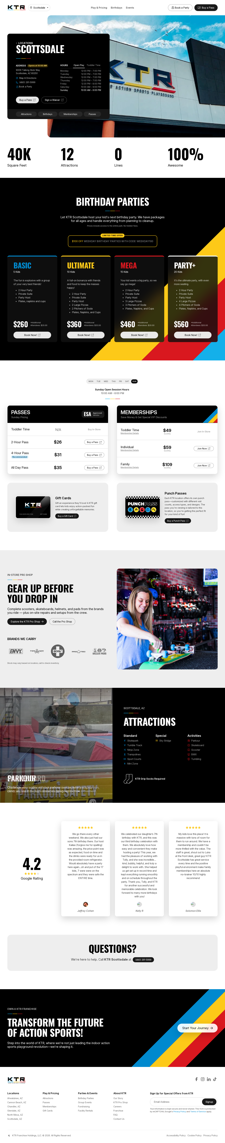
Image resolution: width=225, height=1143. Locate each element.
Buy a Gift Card (65, 516)
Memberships (70, 114)
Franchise (118, 1110)
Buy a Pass (29, 100)
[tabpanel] (80, 80)
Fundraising (84, 1106)
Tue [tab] (98, 381)
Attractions (26, 114)
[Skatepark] (26, 798)
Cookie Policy (195, 1135)
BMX (194, 754)
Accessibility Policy (176, 1135)
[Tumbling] (86, 798)
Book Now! (37, 335)
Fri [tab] (120, 381)
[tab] (79, 65)
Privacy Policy (179, 1111)
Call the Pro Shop (62, 621)
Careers (117, 1106)
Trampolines (134, 754)
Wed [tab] (106, 381)
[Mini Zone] (53, 798)
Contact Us (118, 1119)
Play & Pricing (99, 7)
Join (204, 448)
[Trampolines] (42, 798)
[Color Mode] (9, 1135)
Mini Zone (132, 763)
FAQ (115, 1114)
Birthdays (116, 7)
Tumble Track (134, 745)
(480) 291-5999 (27, 82)
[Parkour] (64, 798)
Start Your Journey (195, 1028)
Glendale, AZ (13, 1110)
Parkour (195, 740)
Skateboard (197, 745)
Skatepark (132, 740)
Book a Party (25, 86)
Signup (210, 1102)
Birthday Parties (86, 1098)
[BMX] (81, 798)
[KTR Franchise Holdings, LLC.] (16, 7)
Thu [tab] (114, 381)
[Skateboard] (70, 798)
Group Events (85, 1102)
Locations (25, 43)
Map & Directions (27, 78)
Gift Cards (48, 1110)
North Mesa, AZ (15, 1114)
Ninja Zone (133, 749)
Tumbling (196, 759)
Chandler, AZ (13, 1106)
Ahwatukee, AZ (15, 1098)
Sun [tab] (134, 381)
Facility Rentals (85, 1110)
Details (130, 433)
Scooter (195, 749)
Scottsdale (39, 7)
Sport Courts (134, 759)
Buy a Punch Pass (176, 520)
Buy (93, 442)
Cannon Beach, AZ (16, 1102)
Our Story (118, 1098)
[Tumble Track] (31, 798)
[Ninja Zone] (37, 798)
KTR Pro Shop (120, 1102)
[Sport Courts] (48, 798)
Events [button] (130, 7)
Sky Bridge (165, 740)
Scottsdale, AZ (14, 1119)
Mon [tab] (91, 381)
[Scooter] (75, 798)
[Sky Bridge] (59, 798)
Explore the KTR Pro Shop (25, 621)
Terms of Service (198, 1111)
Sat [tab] (127, 381)
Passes (92, 114)
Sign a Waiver (56, 100)
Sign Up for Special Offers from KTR (171, 1093)
